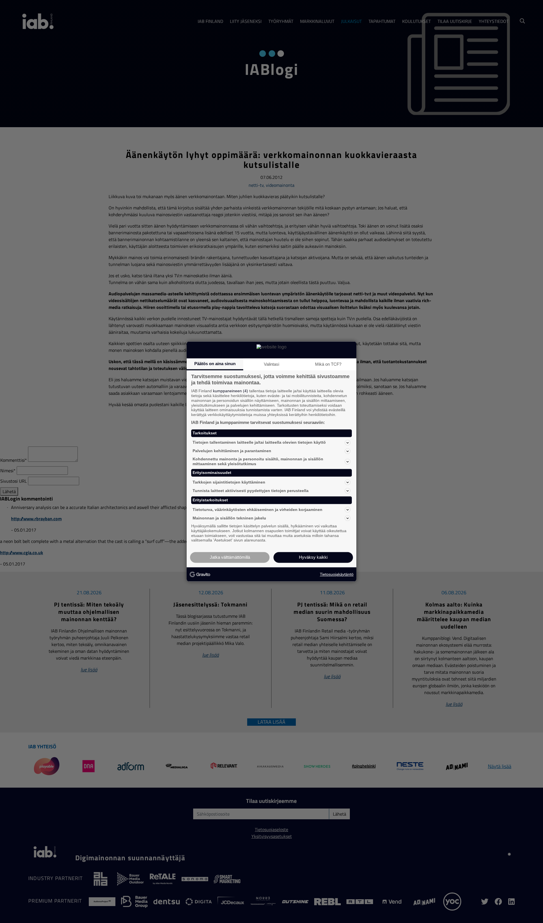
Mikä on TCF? (328, 364)
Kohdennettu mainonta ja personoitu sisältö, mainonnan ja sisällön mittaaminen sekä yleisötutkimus (258, 461)
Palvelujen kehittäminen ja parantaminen (232, 451)
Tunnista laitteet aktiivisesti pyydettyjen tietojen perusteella (251, 490)
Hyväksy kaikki (313, 557)
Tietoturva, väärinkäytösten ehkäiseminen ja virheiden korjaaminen (257, 509)
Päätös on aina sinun (215, 363)
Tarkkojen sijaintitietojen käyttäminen (229, 482)
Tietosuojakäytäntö (337, 574)
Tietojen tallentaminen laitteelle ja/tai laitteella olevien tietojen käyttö (259, 442)
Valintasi (271, 364)
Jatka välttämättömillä (230, 557)
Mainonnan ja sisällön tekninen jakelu (229, 518)
